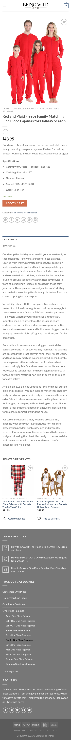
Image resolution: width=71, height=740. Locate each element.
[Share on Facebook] (11, 220)
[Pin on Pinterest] (29, 220)
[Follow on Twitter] (17, 710)
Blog (42, 730)
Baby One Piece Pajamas (18, 630)
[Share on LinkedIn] (35, 220)
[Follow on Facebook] (5, 710)
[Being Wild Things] (35, 6)
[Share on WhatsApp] (5, 220)
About (33, 730)
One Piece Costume (13, 604)
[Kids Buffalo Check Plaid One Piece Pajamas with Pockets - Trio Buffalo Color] (18, 480)
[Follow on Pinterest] (29, 710)
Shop (25, 730)
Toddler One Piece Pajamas (19, 659)
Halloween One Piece (14, 597)
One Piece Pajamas (24, 108)
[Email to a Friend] (23, 220)
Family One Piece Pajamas (24, 212)
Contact (52, 730)
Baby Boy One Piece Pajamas (20, 620)
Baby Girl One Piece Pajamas (20, 625)
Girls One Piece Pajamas (18, 644)
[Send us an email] (23, 710)
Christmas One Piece (14, 591)
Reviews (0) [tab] (9, 246)
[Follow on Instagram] (11, 710)
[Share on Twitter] (17, 220)
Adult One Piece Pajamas (18, 616)
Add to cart (15, 203)
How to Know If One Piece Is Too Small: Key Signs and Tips (39, 548)
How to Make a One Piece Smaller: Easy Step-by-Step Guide (38, 570)
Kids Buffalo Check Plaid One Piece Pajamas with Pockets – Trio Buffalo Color (17, 504)
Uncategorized (10, 671)
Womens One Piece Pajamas (20, 663)
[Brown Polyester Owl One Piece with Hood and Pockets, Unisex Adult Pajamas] (53, 480)
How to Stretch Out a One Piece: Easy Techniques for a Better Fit (39, 559)
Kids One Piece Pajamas (18, 649)
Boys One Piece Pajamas (18, 635)
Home (6, 108)
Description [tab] (9, 239)
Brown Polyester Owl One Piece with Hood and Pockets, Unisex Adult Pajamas (52, 504)
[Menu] (4, 6)
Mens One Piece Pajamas (18, 654)
